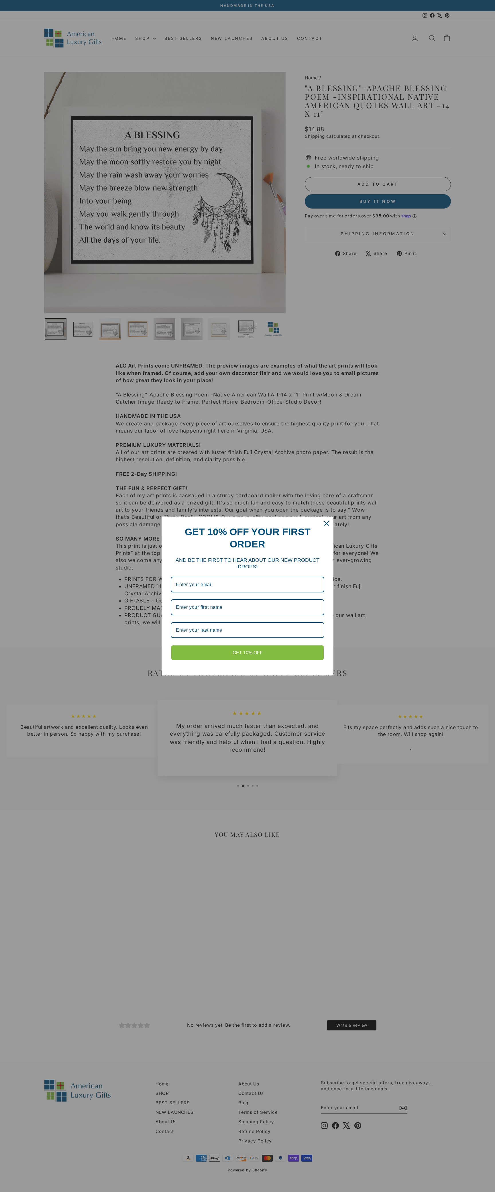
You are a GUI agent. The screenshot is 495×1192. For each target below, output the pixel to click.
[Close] (326, 523)
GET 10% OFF (248, 652)
